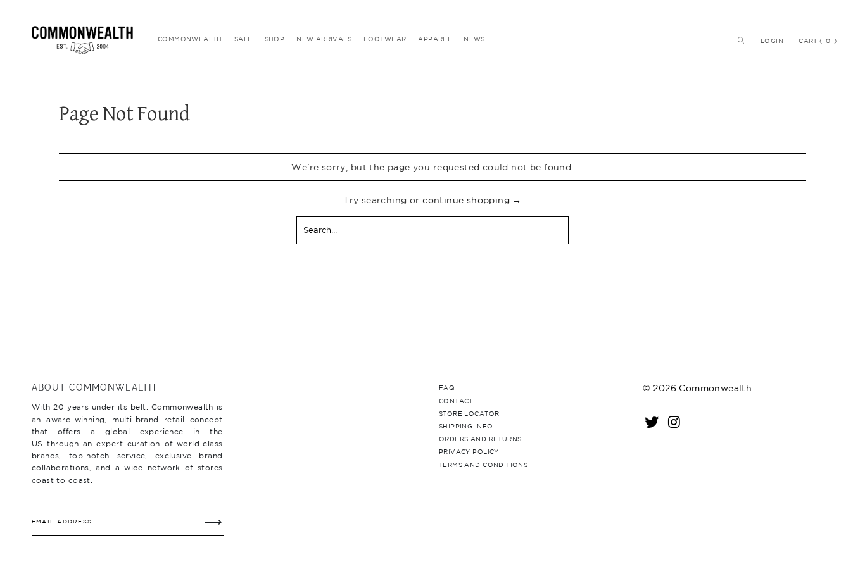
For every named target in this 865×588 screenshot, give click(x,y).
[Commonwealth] (87, 40)
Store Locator (469, 413)
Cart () (818, 40)
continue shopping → (472, 200)
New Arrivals (323, 38)
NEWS (474, 38)
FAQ (447, 387)
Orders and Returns (480, 438)
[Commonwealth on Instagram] (675, 421)
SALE (243, 38)
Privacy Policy (469, 451)
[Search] (738, 40)
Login (772, 40)
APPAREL (434, 38)
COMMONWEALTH (190, 38)
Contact (456, 400)
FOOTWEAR (384, 38)
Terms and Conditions (483, 464)
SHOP (275, 38)
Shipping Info (466, 426)
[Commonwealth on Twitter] (652, 421)
